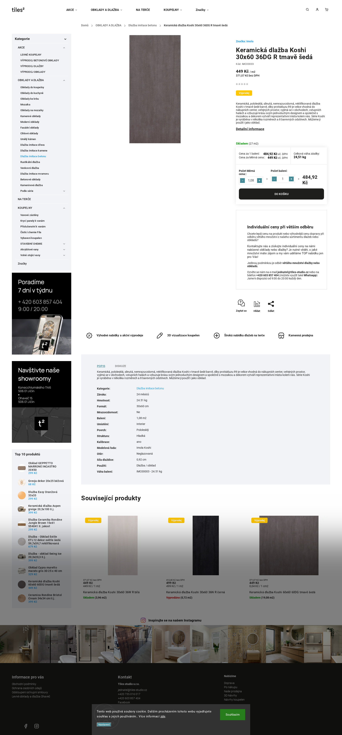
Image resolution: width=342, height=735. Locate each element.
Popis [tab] (101, 366)
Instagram (37, 726)
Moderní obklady (29, 121)
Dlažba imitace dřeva (32, 144)
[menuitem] (75, 10)
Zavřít (314, 317)
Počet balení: (279, 170)
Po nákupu (230, 687)
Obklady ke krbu (29, 98)
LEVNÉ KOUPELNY (30, 54)
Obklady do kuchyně (31, 93)
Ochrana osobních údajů (27, 688)
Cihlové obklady (29, 133)
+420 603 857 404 (129, 698)
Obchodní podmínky (24, 684)
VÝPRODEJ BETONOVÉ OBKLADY (39, 60)
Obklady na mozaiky (31, 110)
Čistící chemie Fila (30, 232)
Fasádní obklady (29, 127)
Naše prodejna (233, 691)
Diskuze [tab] (120, 366)
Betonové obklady (30, 179)
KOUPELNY (25, 207)
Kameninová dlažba (31, 185)
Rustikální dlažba (30, 162)
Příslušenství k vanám (33, 226)
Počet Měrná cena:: (247, 172)
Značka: (245, 41)
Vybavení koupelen (31, 237)
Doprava (229, 683)
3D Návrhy (230, 695)
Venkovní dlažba (29, 167)
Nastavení (104, 724)
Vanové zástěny (29, 215)
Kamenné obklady (30, 116)
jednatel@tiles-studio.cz (132, 689)
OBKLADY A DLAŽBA (31, 80)
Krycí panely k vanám (32, 220)
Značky (22, 263)
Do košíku (282, 194)
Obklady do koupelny (32, 87)
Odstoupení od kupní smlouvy (30, 692)
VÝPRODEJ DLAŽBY (32, 66)
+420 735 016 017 (129, 694)
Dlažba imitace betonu (33, 156)
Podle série (26, 190)
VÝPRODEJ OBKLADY (33, 71)
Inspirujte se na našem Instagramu (174, 620)
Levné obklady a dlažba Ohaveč (31, 696)
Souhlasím (233, 714)
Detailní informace (250, 129)
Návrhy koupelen (234, 699)
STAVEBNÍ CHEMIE (31, 243)
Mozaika (25, 104)
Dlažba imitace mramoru (34, 173)
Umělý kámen (28, 139)
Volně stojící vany (30, 255)
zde (163, 716)
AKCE (21, 47)
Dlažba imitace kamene (33, 150)
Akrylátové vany (29, 249)
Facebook (124, 702)
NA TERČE (24, 199)
